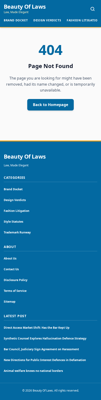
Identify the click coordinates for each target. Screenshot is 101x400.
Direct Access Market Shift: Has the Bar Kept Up (37, 328)
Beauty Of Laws (25, 6)
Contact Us (11, 269)
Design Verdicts (47, 20)
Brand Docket (16, 20)
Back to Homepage (50, 104)
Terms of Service (15, 291)
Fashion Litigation (83, 20)
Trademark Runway (17, 232)
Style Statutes (13, 222)
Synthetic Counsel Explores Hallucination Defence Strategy (45, 338)
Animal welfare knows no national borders (33, 371)
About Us (10, 258)
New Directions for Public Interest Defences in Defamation (45, 360)
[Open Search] (92, 9)
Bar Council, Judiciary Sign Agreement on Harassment (41, 349)
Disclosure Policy (15, 280)
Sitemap (10, 302)
